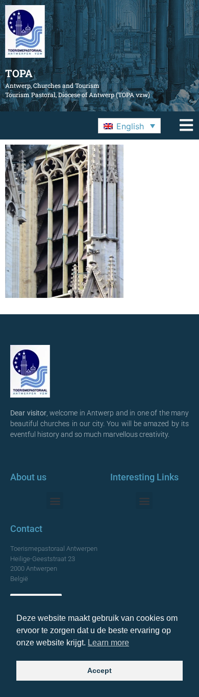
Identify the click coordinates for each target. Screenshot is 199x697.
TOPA (19, 73)
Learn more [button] (108, 642)
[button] (129, 125)
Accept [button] (99, 670)
